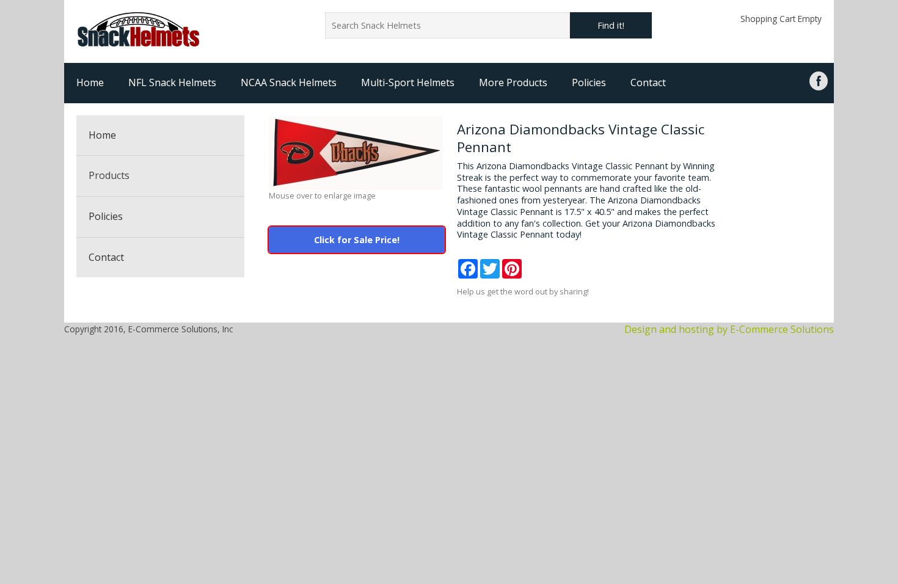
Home (90, 82)
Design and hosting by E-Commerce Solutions (729, 329)
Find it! (610, 25)
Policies (589, 82)
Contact (648, 82)
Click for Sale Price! (357, 240)
